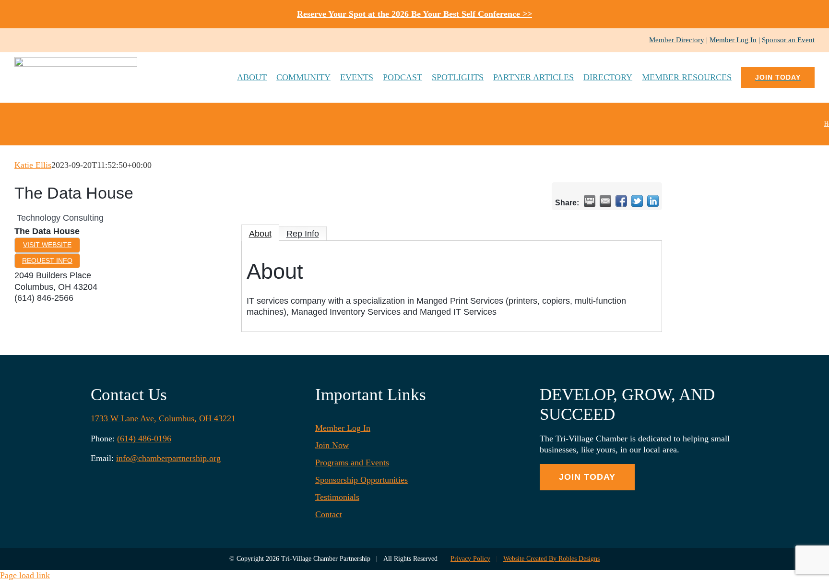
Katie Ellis (32, 165)
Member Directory (676, 40)
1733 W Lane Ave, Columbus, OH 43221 (163, 418)
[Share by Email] (605, 201)
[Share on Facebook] (621, 201)
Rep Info (302, 233)
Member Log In (733, 40)
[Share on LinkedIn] (653, 201)
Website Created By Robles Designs (551, 558)
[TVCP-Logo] (75, 61)
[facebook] (17, 40)
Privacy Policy (470, 558)
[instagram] (33, 40)
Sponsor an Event (788, 40)
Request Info (47, 260)
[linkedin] (48, 40)
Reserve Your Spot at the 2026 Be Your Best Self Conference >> (414, 14)
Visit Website (47, 245)
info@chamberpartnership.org (168, 458)
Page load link (25, 575)
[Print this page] (589, 201)
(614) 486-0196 (144, 438)
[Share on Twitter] (637, 201)
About (260, 233)
